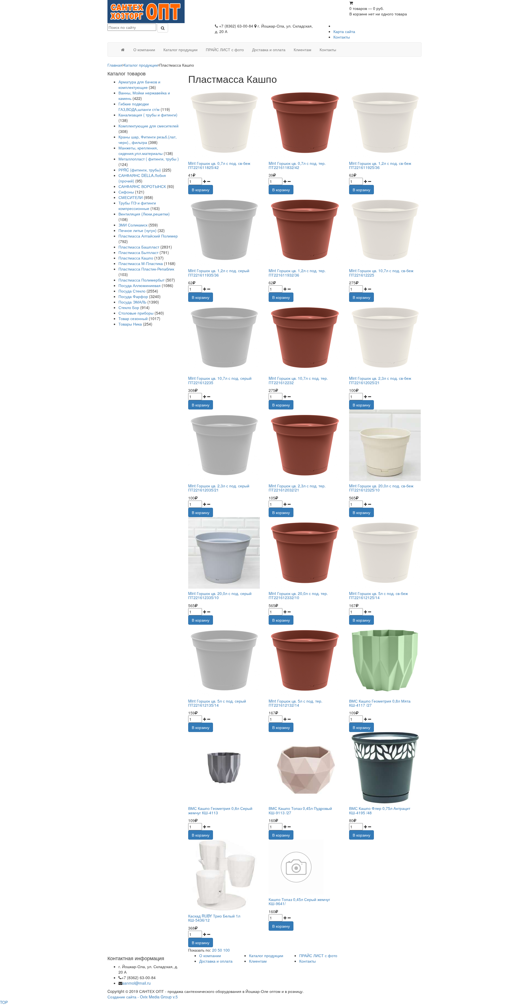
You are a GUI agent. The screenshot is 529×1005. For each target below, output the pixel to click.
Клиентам (258, 961)
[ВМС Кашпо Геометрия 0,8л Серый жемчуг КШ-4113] (224, 768)
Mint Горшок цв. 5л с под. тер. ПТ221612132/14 (295, 703)
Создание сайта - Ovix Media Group (139, 996)
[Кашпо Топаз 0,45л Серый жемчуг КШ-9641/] (296, 866)
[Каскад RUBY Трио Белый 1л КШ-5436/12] (224, 875)
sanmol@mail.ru (136, 983)
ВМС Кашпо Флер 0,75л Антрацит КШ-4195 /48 (379, 810)
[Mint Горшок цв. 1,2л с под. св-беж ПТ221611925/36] (385, 123)
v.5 (175, 996)
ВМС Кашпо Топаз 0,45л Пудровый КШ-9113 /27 (300, 810)
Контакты (341, 37)
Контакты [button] (328, 49)
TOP (4, 1002)
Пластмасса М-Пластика (140, 263)
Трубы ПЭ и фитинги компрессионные (137, 205)
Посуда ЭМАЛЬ (132, 302)
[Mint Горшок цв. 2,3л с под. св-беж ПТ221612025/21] (385, 337)
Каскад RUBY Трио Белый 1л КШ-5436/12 (214, 918)
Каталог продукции (141, 65)
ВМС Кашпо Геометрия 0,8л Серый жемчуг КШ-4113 (220, 810)
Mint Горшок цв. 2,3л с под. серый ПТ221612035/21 (218, 488)
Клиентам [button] (302, 49)
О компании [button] (144, 49)
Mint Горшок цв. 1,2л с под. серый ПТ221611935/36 (218, 272)
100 (226, 950)
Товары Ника (130, 324)
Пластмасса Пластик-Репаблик (146, 269)
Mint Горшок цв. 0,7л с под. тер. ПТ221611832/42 (297, 165)
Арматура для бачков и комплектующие (139, 84)
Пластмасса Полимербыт (141, 280)
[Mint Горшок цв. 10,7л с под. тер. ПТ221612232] (305, 337)
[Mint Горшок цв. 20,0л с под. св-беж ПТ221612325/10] (385, 445)
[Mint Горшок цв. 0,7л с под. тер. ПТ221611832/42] (305, 123)
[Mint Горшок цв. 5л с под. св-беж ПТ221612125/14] (385, 553)
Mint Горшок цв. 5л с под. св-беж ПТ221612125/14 (378, 595)
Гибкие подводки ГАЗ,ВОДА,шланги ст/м (139, 106)
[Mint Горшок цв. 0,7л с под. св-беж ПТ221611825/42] (224, 123)
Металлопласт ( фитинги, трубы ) (148, 159)
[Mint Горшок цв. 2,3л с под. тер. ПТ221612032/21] (305, 445)
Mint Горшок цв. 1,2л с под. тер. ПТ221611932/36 (297, 272)
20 (214, 950)
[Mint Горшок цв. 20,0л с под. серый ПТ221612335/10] (224, 553)
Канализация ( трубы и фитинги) (147, 115)
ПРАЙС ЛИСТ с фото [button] (225, 49)
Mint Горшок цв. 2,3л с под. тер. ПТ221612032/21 (297, 488)
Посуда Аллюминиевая (139, 285)
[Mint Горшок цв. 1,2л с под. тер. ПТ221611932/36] (305, 230)
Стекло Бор (128, 307)
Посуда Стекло (131, 291)
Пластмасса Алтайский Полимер (148, 236)
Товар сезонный (133, 318)
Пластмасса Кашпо (135, 258)
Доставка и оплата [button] (268, 49)
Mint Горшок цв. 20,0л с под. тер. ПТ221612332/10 (298, 595)
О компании (210, 955)
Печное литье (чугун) (137, 230)
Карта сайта (344, 31)
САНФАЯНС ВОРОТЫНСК (142, 186)
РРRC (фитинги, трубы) (139, 170)
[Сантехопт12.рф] (122, 49)
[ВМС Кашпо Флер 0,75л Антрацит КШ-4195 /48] (385, 768)
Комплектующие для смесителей (148, 126)
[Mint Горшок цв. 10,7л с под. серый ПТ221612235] (224, 337)
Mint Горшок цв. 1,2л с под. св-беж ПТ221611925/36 (380, 165)
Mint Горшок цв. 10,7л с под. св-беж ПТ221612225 (381, 272)
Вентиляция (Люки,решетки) (144, 214)
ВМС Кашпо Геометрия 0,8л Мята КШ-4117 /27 (380, 703)
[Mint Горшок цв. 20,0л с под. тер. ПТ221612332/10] (305, 553)
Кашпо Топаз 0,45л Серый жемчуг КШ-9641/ (299, 901)
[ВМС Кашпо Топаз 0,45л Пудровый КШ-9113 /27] (305, 768)
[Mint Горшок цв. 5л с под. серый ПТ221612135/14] (224, 660)
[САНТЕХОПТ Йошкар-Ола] (146, 11)
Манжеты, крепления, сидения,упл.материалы (140, 150)
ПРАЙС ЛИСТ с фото (318, 955)
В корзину (200, 189)
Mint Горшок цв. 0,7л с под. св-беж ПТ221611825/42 (219, 165)
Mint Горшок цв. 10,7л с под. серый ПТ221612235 (220, 380)
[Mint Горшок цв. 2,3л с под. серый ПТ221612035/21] (224, 445)
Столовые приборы (135, 313)
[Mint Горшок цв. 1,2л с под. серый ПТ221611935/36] (224, 230)
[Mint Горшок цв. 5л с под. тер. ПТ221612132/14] (305, 660)
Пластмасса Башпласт (138, 247)
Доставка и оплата (216, 961)
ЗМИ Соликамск (132, 225)
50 (220, 950)
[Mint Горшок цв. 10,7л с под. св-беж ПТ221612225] (385, 230)
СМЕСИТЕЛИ (131, 197)
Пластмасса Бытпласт (138, 252)
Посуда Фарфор (133, 296)
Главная (114, 65)
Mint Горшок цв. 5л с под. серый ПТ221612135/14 (217, 703)
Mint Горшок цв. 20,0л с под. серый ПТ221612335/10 (220, 595)
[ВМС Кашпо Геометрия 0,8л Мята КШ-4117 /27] (385, 660)
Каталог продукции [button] (180, 49)
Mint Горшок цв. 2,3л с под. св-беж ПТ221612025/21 (380, 380)
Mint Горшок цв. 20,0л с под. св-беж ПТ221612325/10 (381, 488)
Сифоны (126, 192)
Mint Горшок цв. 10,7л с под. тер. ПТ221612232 (298, 380)
